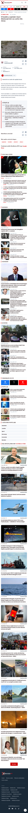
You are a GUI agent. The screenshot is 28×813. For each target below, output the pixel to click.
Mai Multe (14, 764)
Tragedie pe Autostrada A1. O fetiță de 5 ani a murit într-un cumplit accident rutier (13, 681)
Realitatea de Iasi (13, 798)
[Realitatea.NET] (6, 3)
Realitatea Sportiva (5, 787)
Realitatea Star (12, 787)
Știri (6, 12)
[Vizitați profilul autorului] (2, 62)
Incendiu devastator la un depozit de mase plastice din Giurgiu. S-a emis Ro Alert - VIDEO (13, 732)
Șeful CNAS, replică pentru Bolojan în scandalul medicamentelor (16, 312)
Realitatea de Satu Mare (6, 800)
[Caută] (22, 2)
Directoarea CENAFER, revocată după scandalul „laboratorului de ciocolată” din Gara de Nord (13, 759)
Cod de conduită (5, 780)
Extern (4, 202)
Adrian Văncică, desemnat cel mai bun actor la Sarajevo (17, 244)
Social (2, 178)
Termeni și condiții (9, 778)
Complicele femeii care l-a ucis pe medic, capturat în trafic (18, 370)
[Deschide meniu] (25, 2)
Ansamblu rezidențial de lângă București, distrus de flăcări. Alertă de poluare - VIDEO (13, 706)
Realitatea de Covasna (6, 792)
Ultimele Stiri (11, 12)
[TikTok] (24, 9)
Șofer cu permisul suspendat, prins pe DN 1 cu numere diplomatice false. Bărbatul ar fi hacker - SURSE (13, 176)
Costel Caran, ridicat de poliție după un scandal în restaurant (17, 351)
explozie (4, 142)
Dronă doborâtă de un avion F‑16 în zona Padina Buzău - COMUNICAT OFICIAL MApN (15, 117)
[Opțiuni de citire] (25, 810)
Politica (5, 189)
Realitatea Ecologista (21, 787)
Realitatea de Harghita (17, 794)
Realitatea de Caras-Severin (7, 794)
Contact (3, 778)
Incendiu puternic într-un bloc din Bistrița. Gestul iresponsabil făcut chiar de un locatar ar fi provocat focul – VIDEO (13, 654)
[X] (17, 9)
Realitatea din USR (14, 789)
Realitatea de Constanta (6, 796)
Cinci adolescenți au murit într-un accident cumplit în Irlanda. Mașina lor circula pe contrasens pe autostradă (14, 200)
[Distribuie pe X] (26, 64)
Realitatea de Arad (15, 796)
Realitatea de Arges (5, 798)
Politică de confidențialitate (19, 778)
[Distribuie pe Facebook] (26, 61)
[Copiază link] (23, 61)
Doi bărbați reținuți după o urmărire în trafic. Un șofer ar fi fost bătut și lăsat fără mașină (18, 365)
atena (21, 142)
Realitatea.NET (8, 63)
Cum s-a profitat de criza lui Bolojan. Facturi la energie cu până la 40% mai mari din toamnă (15, 187)
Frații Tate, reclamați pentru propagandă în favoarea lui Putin (18, 357)
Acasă (3, 12)
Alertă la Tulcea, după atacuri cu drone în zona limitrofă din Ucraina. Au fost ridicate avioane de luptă (13, 627)
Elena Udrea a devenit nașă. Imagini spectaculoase (17, 250)
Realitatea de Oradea (15, 792)
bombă (10, 142)
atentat (16, 142)
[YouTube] (11, 9)
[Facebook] (4, 9)
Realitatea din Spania (16, 800)
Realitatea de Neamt (5, 789)
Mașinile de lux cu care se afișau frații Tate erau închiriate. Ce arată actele (13, 346)
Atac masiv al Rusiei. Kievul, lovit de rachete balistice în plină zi (14, 112)
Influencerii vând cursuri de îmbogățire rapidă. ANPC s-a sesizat (12, 230)
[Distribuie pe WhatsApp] (23, 64)
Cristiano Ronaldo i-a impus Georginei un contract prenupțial (18, 256)
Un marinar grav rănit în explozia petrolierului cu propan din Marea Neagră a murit (14, 573)
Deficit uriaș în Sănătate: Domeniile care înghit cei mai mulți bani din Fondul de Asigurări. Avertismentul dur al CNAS (18, 318)
